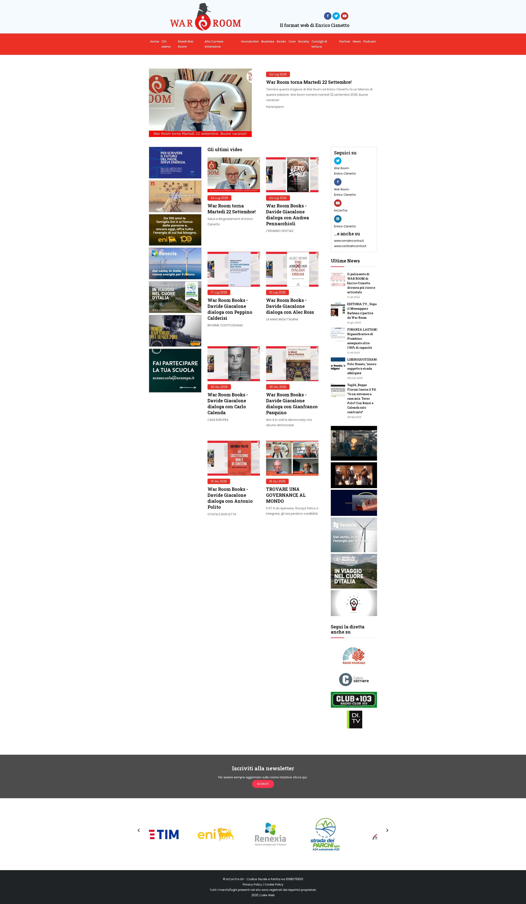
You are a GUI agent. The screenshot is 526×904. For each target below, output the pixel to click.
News (357, 41)
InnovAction (250, 41)
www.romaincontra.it (349, 241)
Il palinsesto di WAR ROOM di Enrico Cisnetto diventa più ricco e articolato (361, 283)
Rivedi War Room (186, 44)
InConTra (340, 210)
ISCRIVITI (263, 784)
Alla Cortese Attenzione (214, 44)
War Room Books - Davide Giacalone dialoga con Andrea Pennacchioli (287, 215)
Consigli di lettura (319, 44)
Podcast (369, 41)
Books (281, 41)
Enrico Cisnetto (345, 173)
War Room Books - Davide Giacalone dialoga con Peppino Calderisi (230, 309)
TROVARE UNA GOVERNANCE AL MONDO (286, 495)
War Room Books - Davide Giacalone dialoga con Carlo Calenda (228, 403)
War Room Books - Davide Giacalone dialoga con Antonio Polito (230, 498)
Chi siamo (166, 44)
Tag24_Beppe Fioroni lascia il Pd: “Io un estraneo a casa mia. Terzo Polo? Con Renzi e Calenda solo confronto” (361, 398)
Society (303, 41)
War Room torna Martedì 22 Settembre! (309, 82)
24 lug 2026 (278, 74)
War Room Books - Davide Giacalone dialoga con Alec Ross (290, 306)
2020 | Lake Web (263, 895)
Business (267, 41)
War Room (341, 168)
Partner (344, 41)
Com (292, 41)
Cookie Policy (273, 884)
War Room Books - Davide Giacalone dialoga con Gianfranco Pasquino (292, 403)
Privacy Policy (252, 884)
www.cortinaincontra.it (350, 246)
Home (154, 41)
